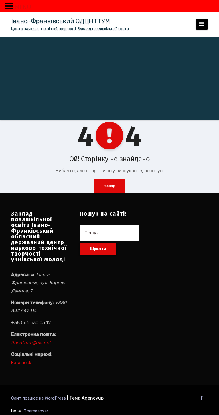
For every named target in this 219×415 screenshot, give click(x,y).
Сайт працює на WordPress (39, 398)
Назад (109, 186)
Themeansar (36, 411)
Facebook (21, 362)
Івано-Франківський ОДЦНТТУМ (60, 21)
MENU (23, 7)
